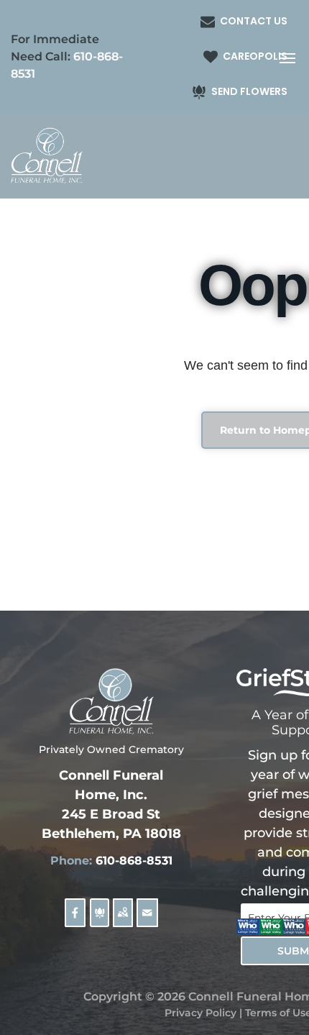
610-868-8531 (134, 860)
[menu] (287, 58)
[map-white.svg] (122, 921)
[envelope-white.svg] (147, 921)
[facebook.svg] (75, 921)
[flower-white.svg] (99, 921)
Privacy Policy (200, 1012)
